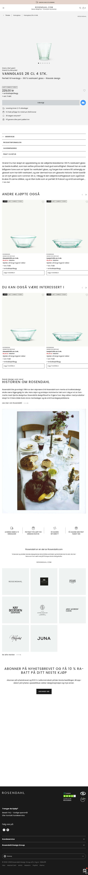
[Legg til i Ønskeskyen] (83, 102)
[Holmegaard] (72, 581)
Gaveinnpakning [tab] (10, 148)
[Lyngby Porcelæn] (44, 610)
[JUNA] (44, 638)
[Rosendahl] (15, 581)
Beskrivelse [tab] (9, 137)
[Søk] (80, 8)
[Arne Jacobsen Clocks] (72, 610)
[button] (38, 63)
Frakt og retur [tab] (9, 154)
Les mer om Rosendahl (12, 403)
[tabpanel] (44, 172)
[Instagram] (8, 830)
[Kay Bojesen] (15, 610)
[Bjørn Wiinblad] (15, 638)
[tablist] (44, 145)
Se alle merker (8, 655)
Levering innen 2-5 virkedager (47, 2)
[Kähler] (44, 581)
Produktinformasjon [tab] (12, 142)
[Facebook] (4, 830)
